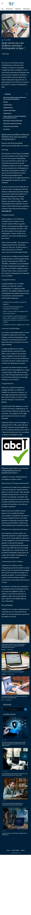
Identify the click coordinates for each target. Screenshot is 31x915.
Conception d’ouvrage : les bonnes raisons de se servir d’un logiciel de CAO (15, 697)
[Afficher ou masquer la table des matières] (19, 94)
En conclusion (6, 129)
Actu (3, 700)
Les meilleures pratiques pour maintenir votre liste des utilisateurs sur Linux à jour (15, 774)
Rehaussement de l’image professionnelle (12, 120)
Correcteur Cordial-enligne (9, 110)
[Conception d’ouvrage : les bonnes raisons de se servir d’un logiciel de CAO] (15, 685)
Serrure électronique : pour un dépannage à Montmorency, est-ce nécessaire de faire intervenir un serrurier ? (14, 645)
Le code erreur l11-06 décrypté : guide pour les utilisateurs (14, 834)
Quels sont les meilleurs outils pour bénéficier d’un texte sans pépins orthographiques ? (14, 98)
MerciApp (5, 102)
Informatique (5, 53)
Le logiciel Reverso (7, 113)
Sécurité (3, 649)
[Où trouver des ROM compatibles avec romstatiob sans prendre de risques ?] (15, 788)
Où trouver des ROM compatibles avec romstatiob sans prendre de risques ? (12, 804)
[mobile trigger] (3, 3)
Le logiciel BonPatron (8, 107)
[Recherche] (28, 3)
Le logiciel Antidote (7, 105)
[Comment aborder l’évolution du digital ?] (15, 661)
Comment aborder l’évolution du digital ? (13, 672)
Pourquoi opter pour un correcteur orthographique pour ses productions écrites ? (14, 117)
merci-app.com (6, 211)
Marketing (4, 674)
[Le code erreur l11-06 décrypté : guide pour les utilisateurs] (15, 818)
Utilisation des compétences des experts (12, 123)
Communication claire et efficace (10, 126)
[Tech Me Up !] (11, 3)
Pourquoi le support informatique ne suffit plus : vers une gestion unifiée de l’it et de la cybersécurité (14, 743)
